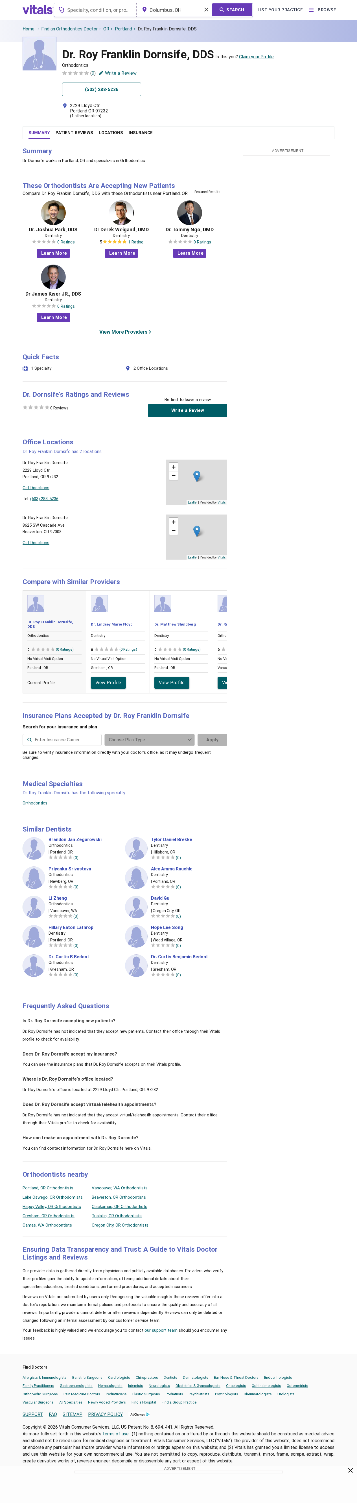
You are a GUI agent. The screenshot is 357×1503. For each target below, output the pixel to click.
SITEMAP (72, 1414)
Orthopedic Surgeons (40, 1394)
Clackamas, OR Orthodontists (119, 1206)
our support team (161, 1330)
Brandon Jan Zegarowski (75, 839)
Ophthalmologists (266, 1386)
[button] (196, 476)
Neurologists (159, 1386)
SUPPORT (33, 1414)
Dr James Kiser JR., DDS (53, 293)
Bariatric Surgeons (87, 1377)
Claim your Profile (256, 56)
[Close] (350, 1471)
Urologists (286, 1394)
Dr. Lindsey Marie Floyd (112, 624)
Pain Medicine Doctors (81, 1394)
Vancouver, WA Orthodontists (120, 1188)
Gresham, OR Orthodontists (49, 1215)
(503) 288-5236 (44, 498)
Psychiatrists (199, 1394)
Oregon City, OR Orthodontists (120, 1225)
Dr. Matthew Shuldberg (175, 624)
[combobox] (95, 10)
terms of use (116, 1434)
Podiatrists (174, 1394)
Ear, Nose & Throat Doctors (236, 1377)
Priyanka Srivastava (70, 869)
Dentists (170, 1377)
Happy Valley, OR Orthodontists (52, 1206)
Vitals (222, 502)
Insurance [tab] (141, 132)
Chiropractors (147, 1377)
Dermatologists (195, 1377)
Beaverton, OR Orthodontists (119, 1197)
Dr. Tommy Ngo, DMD (190, 229)
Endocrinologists (278, 1377)
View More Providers (123, 332)
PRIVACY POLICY (105, 1414)
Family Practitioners (38, 1386)
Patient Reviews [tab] (74, 132)
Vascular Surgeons (38, 1402)
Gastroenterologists (76, 1386)
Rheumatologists (258, 1394)
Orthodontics (35, 803)
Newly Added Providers (107, 1402)
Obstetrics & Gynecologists (198, 1386)
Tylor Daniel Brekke (171, 839)
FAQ (53, 1414)
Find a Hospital (144, 1402)
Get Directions (36, 487)
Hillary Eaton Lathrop (71, 927)
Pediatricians (116, 1394)
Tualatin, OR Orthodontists (117, 1215)
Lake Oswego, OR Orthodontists (53, 1197)
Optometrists (297, 1386)
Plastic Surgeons (146, 1394)
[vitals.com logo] (38, 9)
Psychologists (226, 1394)
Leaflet (192, 502)
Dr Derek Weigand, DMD (121, 229)
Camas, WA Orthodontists (47, 1225)
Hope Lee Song (167, 927)
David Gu (160, 898)
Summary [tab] (39, 132)
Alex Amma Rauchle (171, 869)
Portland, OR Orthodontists (48, 1188)
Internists (135, 1386)
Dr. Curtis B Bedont (69, 956)
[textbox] (95, 10)
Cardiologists (119, 1377)
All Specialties (70, 1402)
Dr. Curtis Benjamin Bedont (179, 956)
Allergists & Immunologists (45, 1377)
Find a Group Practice (179, 1402)
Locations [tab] (111, 132)
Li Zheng (58, 898)
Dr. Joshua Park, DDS (53, 229)
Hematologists (110, 1386)
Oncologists (236, 1386)
